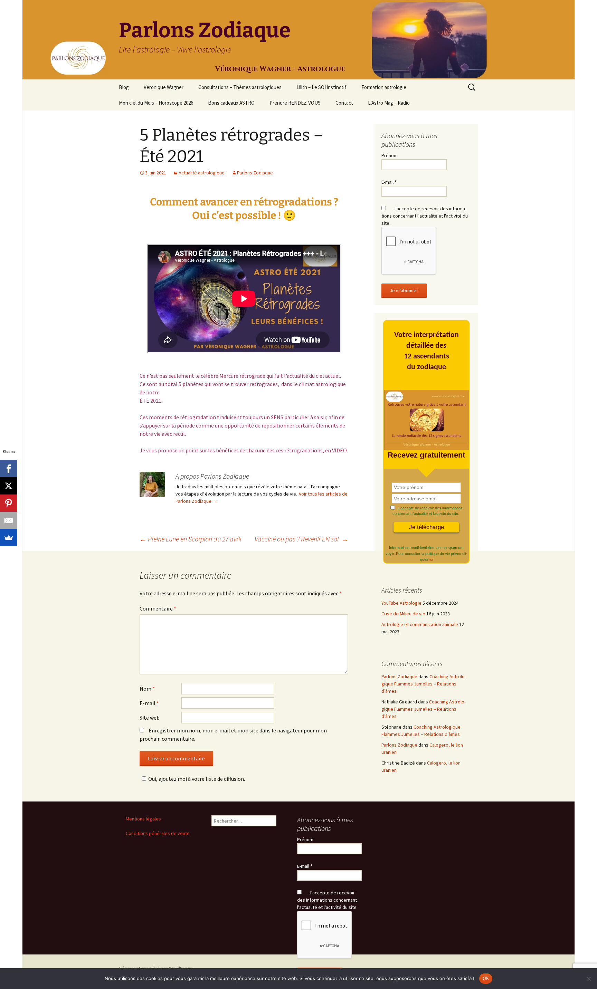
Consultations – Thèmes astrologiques (240, 87)
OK (486, 978)
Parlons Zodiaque (255, 173)
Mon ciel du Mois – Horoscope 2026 (156, 102)
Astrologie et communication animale (419, 624)
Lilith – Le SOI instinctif (321, 87)
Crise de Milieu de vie (403, 614)
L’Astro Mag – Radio (389, 102)
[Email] (8, 520)
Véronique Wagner (163, 87)
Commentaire (158, 608)
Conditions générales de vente (158, 833)
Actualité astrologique (202, 173)
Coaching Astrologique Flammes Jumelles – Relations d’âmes (423, 683)
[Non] (588, 978)
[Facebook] (8, 468)
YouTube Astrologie (401, 603)
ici (431, 559)
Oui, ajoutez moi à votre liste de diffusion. (196, 778)
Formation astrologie (383, 87)
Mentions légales (143, 819)
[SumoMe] (8, 537)
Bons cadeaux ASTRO (231, 102)
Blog (124, 87)
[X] (8, 485)
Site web (150, 717)
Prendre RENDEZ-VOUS (295, 102)
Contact (344, 102)
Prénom (389, 155)
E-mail (149, 703)
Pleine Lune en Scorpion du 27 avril (190, 539)
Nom (147, 688)
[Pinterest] (8, 503)
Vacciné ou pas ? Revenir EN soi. (301, 539)
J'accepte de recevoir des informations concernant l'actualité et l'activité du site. (424, 215)
